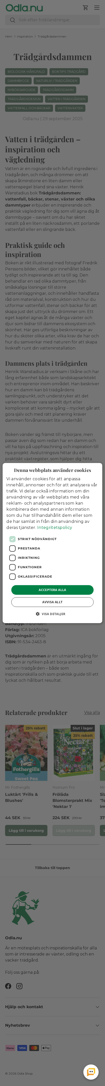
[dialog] (52, 543)
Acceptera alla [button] (52, 589)
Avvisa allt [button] (52, 602)
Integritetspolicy (54, 527)
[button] (52, 614)
